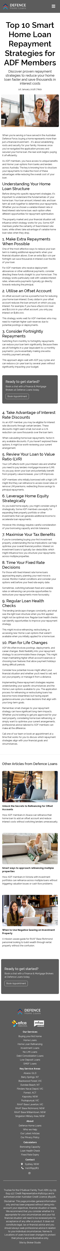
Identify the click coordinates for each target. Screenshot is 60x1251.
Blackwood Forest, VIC (30, 1081)
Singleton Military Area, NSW (30, 1116)
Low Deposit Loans (30, 1059)
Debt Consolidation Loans (30, 1056)
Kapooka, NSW (30, 1096)
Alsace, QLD (30, 1073)
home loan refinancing (40, 718)
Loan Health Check (30, 1150)
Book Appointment (17, 396)
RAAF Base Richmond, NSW (30, 1108)
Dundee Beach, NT (30, 1085)
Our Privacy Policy (30, 1137)
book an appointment (38, 733)
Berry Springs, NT (30, 1077)
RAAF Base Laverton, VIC (30, 1104)
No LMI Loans (30, 1052)
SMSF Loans (30, 1063)
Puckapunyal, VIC (30, 1100)
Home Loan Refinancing (30, 1044)
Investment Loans (30, 1048)
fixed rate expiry (36, 582)
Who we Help (30, 1129)
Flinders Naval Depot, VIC (30, 1088)
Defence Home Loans (30, 1125)
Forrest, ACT (30, 1092)
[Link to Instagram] (29, 1173)
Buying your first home (30, 1036)
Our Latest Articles (30, 1133)
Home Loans (30, 1040)
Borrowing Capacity (30, 1147)
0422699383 (32, 1168)
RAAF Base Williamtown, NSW (30, 1112)
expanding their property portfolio (19, 512)
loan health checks (48, 617)
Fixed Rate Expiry (30, 1154)
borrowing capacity (20, 528)
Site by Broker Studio (30, 1242)
